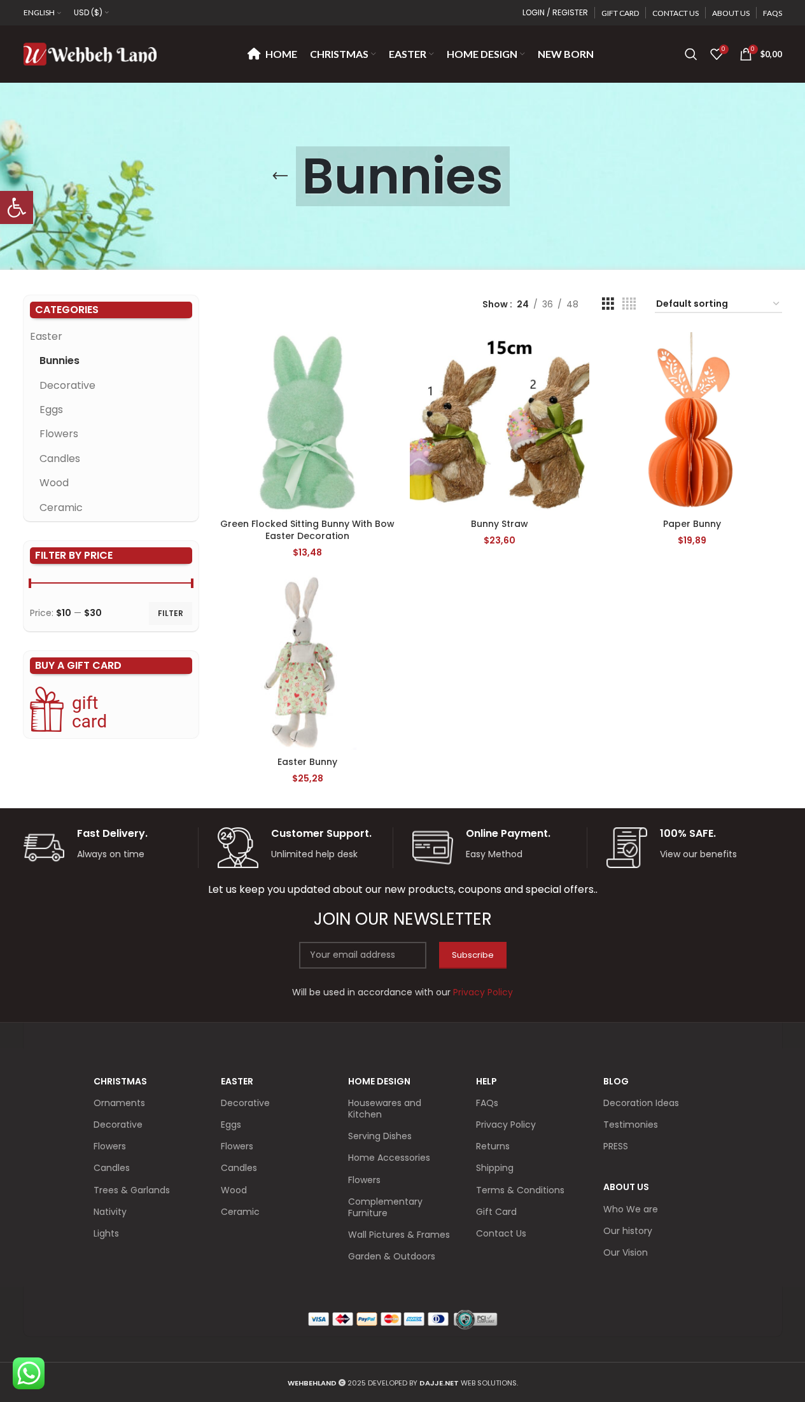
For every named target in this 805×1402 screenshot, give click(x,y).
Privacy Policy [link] (506, 1124)
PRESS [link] (615, 1146)
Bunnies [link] (59, 360)
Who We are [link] (630, 1209)
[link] (16, 207)
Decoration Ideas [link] (641, 1103)
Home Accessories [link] (389, 1157)
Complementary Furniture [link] (385, 1207)
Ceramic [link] (61, 507)
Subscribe (473, 955)
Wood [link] (54, 482)
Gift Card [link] (496, 1211)
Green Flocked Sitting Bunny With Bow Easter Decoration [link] (307, 530)
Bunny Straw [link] (499, 523)
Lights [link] (106, 1233)
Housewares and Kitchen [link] (384, 1109)
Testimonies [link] (630, 1124)
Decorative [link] (67, 385)
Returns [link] (493, 1146)
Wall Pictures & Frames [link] (399, 1234)
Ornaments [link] (119, 1103)
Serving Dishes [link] (380, 1136)
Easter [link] (46, 336)
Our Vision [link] (625, 1252)
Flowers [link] (58, 433)
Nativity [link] (110, 1211)
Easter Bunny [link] (307, 761)
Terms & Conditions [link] (520, 1190)
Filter (170, 613)
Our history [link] (627, 1230)
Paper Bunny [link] (692, 523)
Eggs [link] (51, 409)
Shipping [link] (495, 1167)
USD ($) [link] (88, 12)
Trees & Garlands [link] (132, 1190)
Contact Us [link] (501, 1233)
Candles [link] (59, 458)
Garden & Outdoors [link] (391, 1256)
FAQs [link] (487, 1103)
